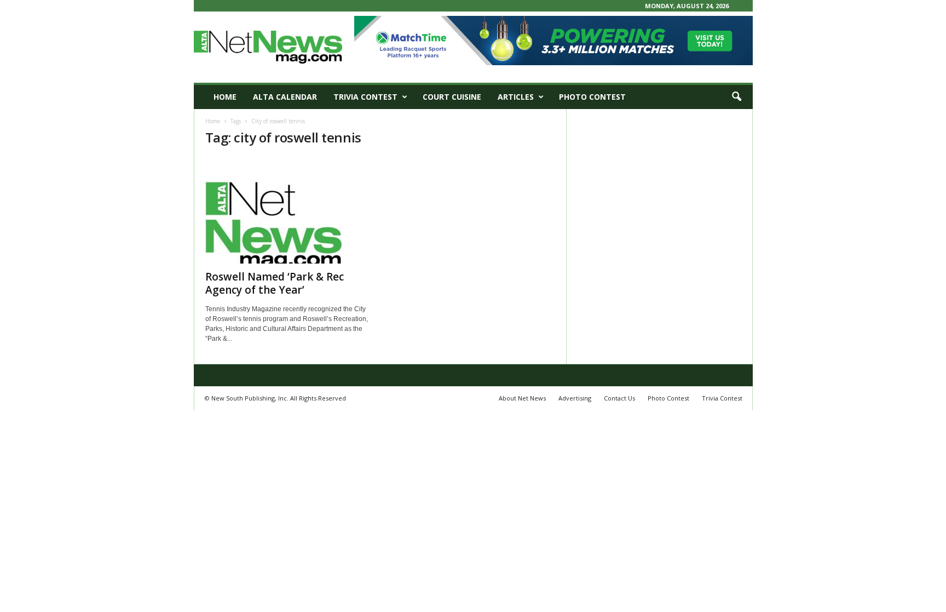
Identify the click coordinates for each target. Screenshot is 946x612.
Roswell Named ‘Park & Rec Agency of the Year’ (274, 283)
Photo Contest (592, 96)
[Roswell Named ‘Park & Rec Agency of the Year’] (287, 210)
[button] (736, 97)
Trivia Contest (365, 96)
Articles (516, 96)
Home (225, 96)
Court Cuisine (452, 96)
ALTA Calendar (285, 96)
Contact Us (619, 398)
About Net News (522, 398)
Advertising (574, 398)
